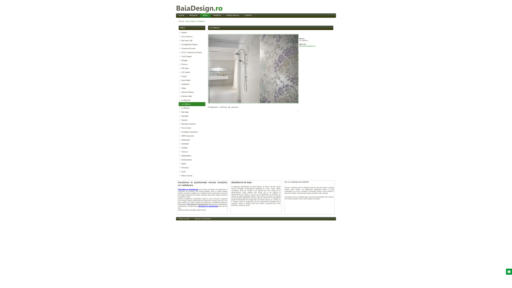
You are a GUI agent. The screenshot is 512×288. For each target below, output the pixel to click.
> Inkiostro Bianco (186, 92)
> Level (182, 172)
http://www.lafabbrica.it (307, 46)
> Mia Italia (184, 112)
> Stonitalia (184, 144)
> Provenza (184, 168)
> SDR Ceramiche (186, 136)
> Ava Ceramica (185, 37)
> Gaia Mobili (184, 80)
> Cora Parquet (185, 56)
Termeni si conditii (184, 218)
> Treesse (183, 152)
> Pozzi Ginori (185, 128)
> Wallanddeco (185, 156)
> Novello (183, 120)
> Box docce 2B (185, 41)
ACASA (181, 15)
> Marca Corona (185, 176)
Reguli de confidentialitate (203, 218)
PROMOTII (217, 15)
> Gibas (182, 88)
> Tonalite (183, 148)
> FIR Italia (184, 68)
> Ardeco (183, 33)
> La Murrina (184, 108)
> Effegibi (183, 60)
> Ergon (182, 164)
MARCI (205, 15)
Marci (193, 21)
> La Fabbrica (185, 104)
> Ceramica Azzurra (187, 48)
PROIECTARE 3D (232, 15)
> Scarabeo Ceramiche (188, 132)
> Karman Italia (185, 96)
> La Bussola (184, 100)
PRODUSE (193, 15)
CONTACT (248, 15)
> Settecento (184, 140)
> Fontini (183, 76)
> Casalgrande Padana (188, 44)
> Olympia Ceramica (187, 124)
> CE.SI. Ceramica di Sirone (190, 52)
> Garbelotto (184, 84)
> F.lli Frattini (184, 72)
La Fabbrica (200, 21)
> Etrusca (183, 64)
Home (187, 21)
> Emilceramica (185, 160)
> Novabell (183, 116)
